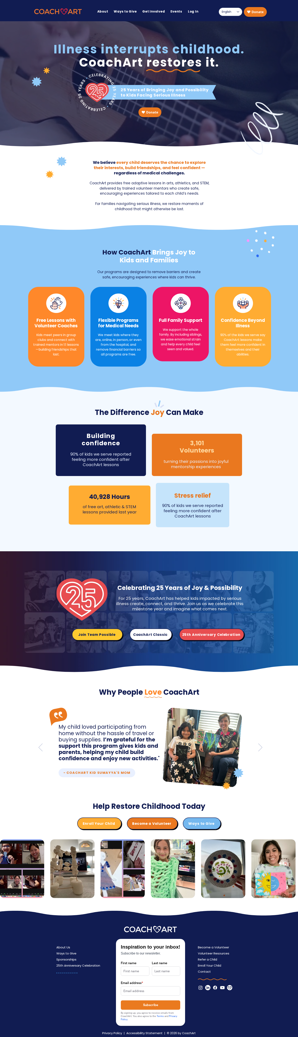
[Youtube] (222, 987)
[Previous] (41, 747)
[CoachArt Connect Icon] (229, 987)
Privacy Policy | (114, 1033)
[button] (102, 11)
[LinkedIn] (207, 987)
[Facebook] (215, 987)
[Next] (260, 747)
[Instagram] (200, 987)
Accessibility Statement (144, 1033)
